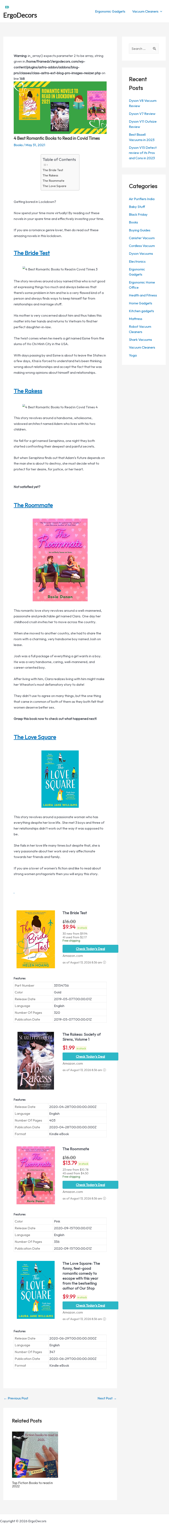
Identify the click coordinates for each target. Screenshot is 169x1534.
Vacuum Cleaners (142, 347)
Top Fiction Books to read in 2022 (32, 1484)
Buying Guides (139, 230)
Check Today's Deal (90, 949)
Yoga (133, 355)
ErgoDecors (20, 15)
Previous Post (16, 1398)
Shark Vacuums (140, 339)
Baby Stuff (137, 206)
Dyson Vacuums (141, 253)
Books (18, 145)
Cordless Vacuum (142, 245)
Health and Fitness (143, 295)
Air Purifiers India (141, 199)
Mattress (135, 318)
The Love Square (54, 186)
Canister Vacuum (142, 238)
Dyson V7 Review (142, 113)
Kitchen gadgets (141, 311)
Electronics (137, 261)
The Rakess (50, 175)
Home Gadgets (140, 303)
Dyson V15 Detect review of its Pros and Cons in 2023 (143, 152)
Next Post (107, 1398)
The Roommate (53, 181)
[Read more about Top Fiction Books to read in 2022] (35, 1454)
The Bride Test (53, 170)
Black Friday (138, 214)
